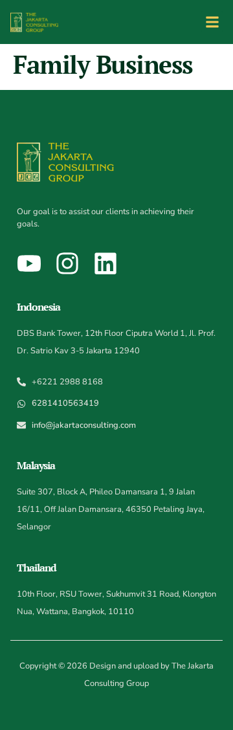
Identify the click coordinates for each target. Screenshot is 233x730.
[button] (212, 21)
